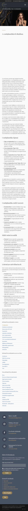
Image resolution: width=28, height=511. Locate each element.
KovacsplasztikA (12, 433)
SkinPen (4, 397)
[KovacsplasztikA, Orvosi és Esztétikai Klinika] (11, 4)
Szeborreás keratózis (6, 401)
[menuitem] (25, 4)
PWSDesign (7, 509)
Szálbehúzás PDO (5, 399)
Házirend (6, 485)
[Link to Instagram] (23, 509)
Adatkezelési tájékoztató (9, 487)
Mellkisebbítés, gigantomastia (8, 345)
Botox (3, 375)
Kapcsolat (6, 481)
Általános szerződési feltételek (11, 488)
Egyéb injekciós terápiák (7, 379)
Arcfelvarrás (4, 356)
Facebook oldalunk (14, 431)
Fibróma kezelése (5, 381)
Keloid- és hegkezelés (6, 387)
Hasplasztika (4, 331)
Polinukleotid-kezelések (7, 393)
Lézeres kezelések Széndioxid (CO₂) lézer (10, 391)
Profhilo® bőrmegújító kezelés (8, 395)
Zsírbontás (4, 405)
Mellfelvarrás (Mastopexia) (7, 343)
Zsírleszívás (4, 349)
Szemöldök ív (4, 366)
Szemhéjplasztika (5, 364)
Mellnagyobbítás (5, 347)
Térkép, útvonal (13, 423)
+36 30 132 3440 (8, 0)
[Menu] (25, 4)
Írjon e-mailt (12, 416)
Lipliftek (3, 362)
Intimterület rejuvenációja (7, 337)
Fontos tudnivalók (8, 483)
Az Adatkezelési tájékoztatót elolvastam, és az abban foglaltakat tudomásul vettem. (13, 469)
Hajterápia (4, 383)
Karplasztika (4, 341)
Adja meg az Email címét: (8, 462)
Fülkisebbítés (4, 360)
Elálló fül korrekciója (6, 358)
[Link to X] (25, 509)
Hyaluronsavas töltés (6, 385)
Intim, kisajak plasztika (6, 335)
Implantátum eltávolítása (7, 333)
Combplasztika (5, 325)
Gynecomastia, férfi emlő (7, 329)
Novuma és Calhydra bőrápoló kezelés (9, 377)
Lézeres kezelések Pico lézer (7, 389)
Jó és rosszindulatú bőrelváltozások (9, 339)
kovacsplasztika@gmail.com (18, 0)
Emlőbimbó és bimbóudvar (7, 327)
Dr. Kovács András (13, 448)
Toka (3, 368)
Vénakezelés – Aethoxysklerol (8, 403)
